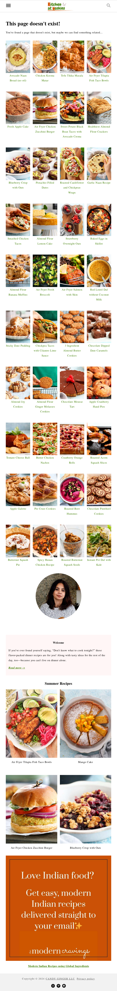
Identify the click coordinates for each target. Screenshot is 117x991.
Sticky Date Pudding (18, 345)
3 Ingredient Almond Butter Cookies (72, 350)
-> (17, 668)
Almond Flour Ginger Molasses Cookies (45, 406)
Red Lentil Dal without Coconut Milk (99, 294)
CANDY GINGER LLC (60, 978)
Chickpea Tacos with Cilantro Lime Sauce (45, 350)
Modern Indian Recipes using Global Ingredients (58, 966)
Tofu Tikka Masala (72, 75)
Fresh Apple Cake (18, 126)
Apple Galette (18, 508)
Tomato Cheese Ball (18, 457)
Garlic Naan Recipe (99, 182)
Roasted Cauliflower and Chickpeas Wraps (72, 187)
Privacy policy (86, 978)
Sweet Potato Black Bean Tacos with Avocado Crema (72, 131)
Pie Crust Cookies (45, 508)
